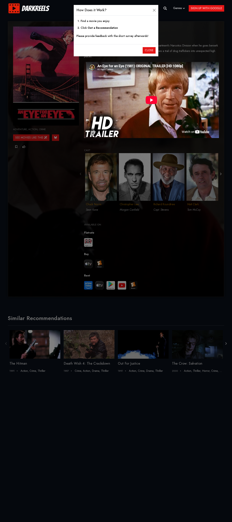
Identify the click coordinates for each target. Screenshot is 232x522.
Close (149, 50)
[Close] (154, 10)
